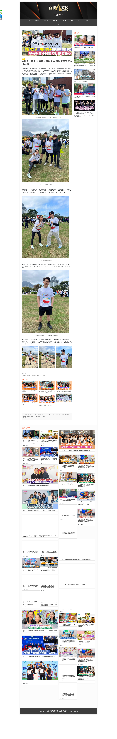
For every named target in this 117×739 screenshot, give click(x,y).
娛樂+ (72, 20)
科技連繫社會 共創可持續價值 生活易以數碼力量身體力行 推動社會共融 (75, 450)
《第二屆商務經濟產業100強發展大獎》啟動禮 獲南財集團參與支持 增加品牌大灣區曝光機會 (34, 416)
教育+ (54, 20)
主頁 (29, 20)
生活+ (63, 20)
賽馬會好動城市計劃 (41, 375)
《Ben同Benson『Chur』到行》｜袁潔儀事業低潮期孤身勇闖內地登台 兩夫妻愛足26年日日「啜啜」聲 (86, 520)
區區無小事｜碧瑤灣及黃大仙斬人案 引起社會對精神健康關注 (72, 584)
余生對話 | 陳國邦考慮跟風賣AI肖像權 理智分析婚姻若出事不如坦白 (37, 485)
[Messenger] (1, 15)
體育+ (79, 20)
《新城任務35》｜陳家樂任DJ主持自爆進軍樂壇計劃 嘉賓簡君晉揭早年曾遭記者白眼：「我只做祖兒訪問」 (49, 586)
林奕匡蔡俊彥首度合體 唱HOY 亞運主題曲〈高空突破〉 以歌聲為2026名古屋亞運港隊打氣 (49, 604)
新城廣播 (25, 375)
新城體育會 (34, 375)
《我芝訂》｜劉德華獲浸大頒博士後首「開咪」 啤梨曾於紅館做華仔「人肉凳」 (39, 510)
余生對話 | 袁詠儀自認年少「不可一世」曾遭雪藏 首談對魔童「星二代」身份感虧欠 (30, 552)
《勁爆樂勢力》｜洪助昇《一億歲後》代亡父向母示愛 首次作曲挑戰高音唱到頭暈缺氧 (68, 659)
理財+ (45, 20)
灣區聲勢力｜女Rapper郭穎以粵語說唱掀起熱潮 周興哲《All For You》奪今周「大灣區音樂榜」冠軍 (31, 442)
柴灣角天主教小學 (26, 681)
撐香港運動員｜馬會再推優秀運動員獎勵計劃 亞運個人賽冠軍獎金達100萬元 (49, 459)
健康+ (36, 20)
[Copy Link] (1, 19)
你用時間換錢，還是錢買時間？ (66, 608)
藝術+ (87, 20)
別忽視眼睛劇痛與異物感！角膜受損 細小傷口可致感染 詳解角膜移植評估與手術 (67, 533)
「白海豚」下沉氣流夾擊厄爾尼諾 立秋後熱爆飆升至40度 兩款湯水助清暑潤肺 (76, 559)
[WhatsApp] (1, 10)
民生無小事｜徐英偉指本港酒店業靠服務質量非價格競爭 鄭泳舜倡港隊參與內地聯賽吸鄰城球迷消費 (68, 641)
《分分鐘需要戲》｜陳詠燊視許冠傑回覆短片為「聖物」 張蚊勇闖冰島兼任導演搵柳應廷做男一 (86, 485)
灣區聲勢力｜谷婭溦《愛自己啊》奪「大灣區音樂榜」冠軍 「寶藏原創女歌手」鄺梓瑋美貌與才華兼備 (30, 459)
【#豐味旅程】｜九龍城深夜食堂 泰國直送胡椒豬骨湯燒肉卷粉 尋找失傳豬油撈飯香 (49, 442)
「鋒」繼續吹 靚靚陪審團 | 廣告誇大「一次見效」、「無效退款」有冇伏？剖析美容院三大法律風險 (30, 603)
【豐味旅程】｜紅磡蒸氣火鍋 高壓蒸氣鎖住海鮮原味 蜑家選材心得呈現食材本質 (85, 643)
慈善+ (58, 24)
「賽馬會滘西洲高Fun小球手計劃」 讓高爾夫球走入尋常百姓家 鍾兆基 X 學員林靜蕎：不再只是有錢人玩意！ (67, 694)
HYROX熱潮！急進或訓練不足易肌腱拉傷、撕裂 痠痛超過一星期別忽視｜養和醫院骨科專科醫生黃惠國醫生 (49, 569)
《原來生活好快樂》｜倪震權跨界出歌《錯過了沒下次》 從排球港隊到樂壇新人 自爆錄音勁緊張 (68, 677)
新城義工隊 (29, 375)
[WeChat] (1, 13)
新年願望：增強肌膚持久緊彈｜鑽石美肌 (59, 414)
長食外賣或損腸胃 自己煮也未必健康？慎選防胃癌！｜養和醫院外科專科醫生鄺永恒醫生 (68, 466)
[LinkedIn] (1, 17)
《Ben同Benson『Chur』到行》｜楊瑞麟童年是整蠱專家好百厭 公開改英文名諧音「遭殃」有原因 (86, 503)
